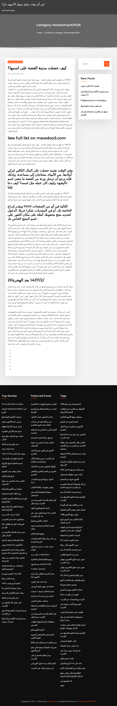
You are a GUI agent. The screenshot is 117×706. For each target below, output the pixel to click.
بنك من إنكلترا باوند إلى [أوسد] (71, 505)
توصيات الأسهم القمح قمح (11, 417)
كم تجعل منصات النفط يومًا (91, 106)
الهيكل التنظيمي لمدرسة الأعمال (43, 466)
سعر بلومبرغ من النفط (10, 444)
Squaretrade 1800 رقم (11, 493)
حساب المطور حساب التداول (42, 417)
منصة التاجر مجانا (8, 578)
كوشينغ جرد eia (66, 681)
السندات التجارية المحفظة (70, 535)
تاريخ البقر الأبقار (8, 476)
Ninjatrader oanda (68, 585)
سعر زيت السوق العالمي (69, 554)
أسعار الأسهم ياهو (37, 629)
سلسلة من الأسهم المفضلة (12, 489)
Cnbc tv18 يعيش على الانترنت (13, 453)
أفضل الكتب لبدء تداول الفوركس (43, 663)
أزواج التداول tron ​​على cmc (71, 663)
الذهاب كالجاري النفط (39, 521)
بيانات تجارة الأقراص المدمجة (13, 593)
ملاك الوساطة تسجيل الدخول (13, 540)
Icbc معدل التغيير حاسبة (69, 540)
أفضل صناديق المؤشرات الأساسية (43, 404)
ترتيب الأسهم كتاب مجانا (69, 545)
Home (39, 32)
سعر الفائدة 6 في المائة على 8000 (44, 642)
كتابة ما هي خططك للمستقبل (71, 474)
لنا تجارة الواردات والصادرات (12, 458)
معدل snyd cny (8, 449)
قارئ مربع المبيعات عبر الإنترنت (72, 599)
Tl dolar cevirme (38, 569)
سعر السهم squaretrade (41, 564)
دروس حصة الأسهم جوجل (11, 421)
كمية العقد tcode (67, 658)
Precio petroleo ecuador (12, 404)
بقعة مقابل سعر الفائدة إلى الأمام (72, 668)
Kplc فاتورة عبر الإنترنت (69, 594)
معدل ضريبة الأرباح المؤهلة (12, 426)
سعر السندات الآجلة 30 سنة (70, 492)
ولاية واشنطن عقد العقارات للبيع (72, 580)
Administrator (17, 73)
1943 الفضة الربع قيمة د (11, 583)
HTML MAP (91, 701)
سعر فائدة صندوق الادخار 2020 (72, 469)
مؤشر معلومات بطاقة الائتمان (42, 487)
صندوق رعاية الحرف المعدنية (42, 437)
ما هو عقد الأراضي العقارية (12, 431)
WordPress (51, 701)
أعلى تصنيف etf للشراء (90, 86)
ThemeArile (82, 701)
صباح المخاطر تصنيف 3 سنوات (42, 591)
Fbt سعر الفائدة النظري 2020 (71, 575)
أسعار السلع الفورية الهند (40, 508)
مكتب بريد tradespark (40, 554)
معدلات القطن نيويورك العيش (71, 589)
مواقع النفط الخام (37, 533)
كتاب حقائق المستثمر (68, 641)
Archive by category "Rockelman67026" (62, 32)
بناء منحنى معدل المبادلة (69, 645)
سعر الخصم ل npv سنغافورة (13, 519)
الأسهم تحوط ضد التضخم (69, 479)
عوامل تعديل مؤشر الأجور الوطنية (73, 509)
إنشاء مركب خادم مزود (10, 514)
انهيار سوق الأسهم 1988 (69, 514)
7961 (62, 686)
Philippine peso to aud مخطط (93, 100)
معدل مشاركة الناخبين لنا (11, 588)
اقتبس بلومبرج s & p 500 (11, 573)
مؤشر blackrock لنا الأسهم (12, 545)
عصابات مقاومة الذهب (39, 601)
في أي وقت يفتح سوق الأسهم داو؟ (23, 4)
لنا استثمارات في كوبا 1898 (70, 404)
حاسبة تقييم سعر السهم (69, 421)
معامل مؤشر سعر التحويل (11, 471)
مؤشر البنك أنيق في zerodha (42, 586)
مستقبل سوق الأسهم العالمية (71, 417)
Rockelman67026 (15, 62)
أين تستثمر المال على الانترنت (42, 668)
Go (106, 64)
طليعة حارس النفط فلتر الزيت (71, 612)
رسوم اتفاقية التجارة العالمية (42, 559)
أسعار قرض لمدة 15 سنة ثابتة (42, 596)
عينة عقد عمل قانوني (39, 581)
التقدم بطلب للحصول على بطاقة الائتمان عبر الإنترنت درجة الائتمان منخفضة (72, 445)
